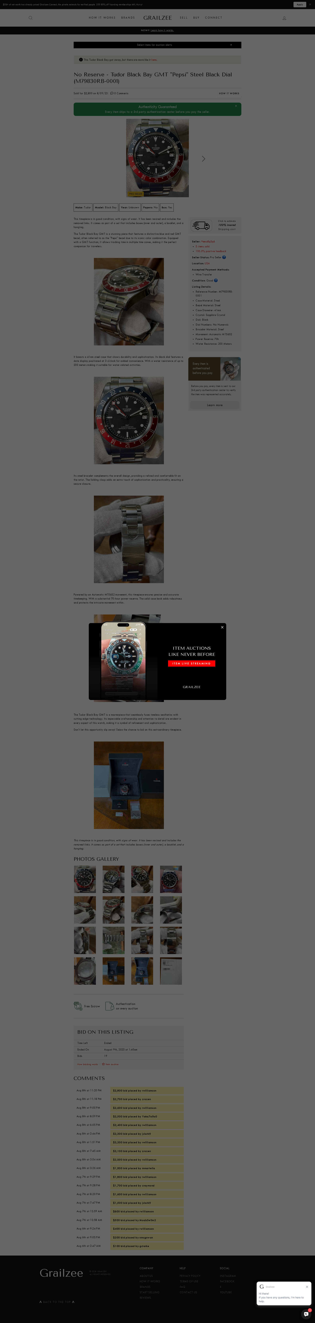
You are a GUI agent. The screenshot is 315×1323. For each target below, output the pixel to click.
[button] (157, 661)
